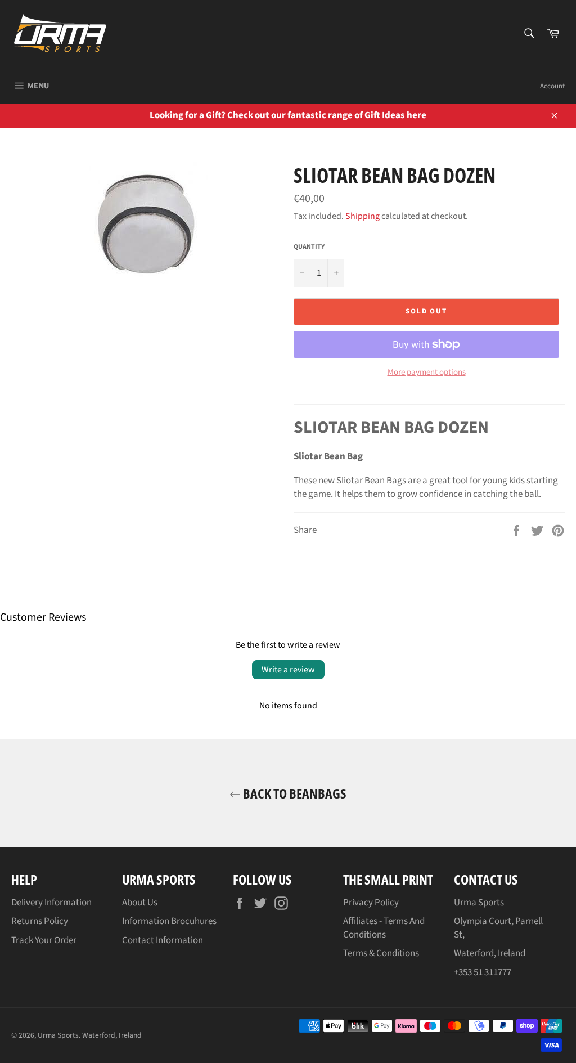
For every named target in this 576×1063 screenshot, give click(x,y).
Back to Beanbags (293, 793)
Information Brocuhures (169, 921)
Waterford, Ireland (112, 1035)
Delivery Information (51, 902)
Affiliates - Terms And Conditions (384, 927)
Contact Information (162, 940)
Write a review (288, 669)
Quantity (309, 247)
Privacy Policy (371, 902)
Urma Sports (58, 1035)
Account (552, 86)
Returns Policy (39, 921)
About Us (140, 902)
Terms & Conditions (381, 953)
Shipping (362, 216)
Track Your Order (43, 940)
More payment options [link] (427, 372)
